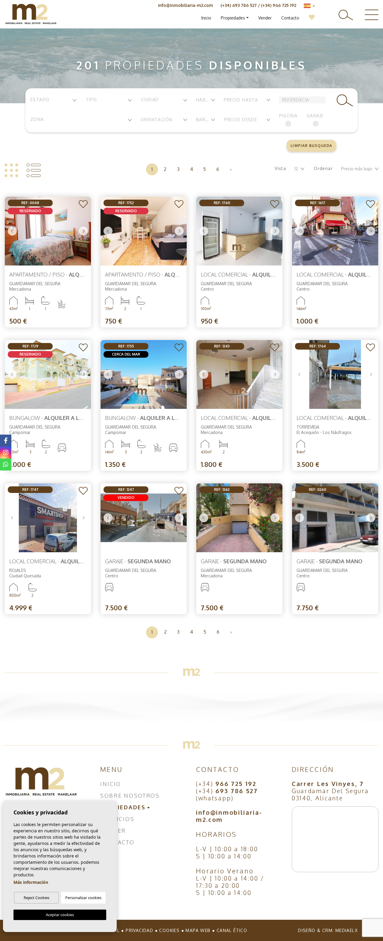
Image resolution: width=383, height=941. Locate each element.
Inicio (206, 17)
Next (83, 231)
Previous (12, 231)
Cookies (169, 930)
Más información (30, 882)
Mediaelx (346, 930)
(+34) (226, 783)
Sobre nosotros (130, 795)
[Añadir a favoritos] (83, 204)
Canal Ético (232, 930)
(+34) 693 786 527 (239, 5)
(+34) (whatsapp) (227, 794)
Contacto (290, 17)
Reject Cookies (36, 897)
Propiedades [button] (233, 17)
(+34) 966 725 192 (278, 5)
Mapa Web (198, 930)
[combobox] (53, 100)
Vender (265, 17)
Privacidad (139, 930)
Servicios (117, 819)
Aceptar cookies (60, 914)
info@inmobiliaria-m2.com (185, 5)
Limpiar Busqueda (311, 145)
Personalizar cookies (83, 897)
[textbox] (53, 99)
